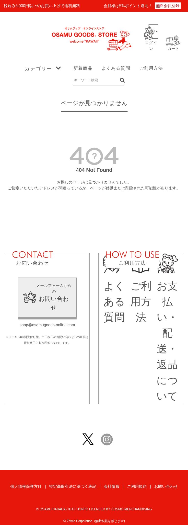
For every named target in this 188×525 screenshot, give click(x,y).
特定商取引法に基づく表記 (72, 486)
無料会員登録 (167, 6)
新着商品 (83, 68)
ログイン (151, 46)
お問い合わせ (166, 486)
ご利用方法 (151, 68)
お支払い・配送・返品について (167, 341)
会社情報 (111, 486)
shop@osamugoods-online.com (47, 325)
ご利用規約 (137, 486)
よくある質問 (116, 68)
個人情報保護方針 (26, 486)
